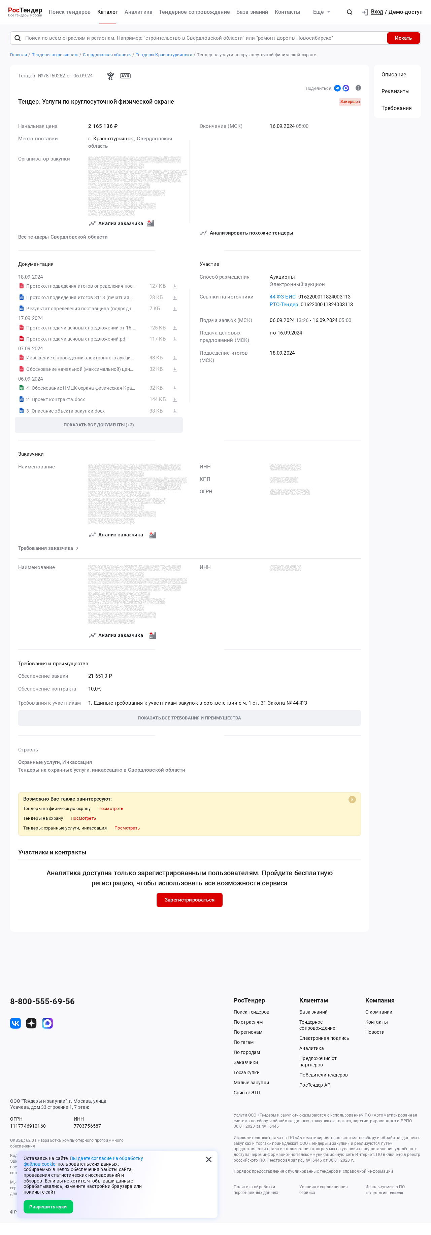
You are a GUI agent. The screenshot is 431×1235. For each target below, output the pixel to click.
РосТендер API (315, 1085)
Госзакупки (247, 1072)
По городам (247, 1052)
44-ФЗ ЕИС (282, 297)
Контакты (287, 12)
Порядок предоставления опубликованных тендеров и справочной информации (313, 1171)
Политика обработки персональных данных (256, 1190)
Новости (375, 1032)
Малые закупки (251, 1082)
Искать (403, 38)
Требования (397, 108)
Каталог (107, 12)
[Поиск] (17, 38)
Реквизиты (395, 91)
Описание (394, 74)
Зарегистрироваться (189, 900)
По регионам (248, 1032)
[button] (349, 12)
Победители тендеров (323, 1075)
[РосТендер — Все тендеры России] (25, 12)
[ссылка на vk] (15, 1023)
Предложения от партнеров (318, 1061)
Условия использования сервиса (323, 1190)
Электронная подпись (324, 1038)
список (396, 1193)
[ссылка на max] (47, 1023)
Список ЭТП (247, 1092)
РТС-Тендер (284, 305)
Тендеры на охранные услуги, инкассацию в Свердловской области (102, 770)
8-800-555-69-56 (42, 1001)
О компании (379, 1012)
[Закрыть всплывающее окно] (208, 1159)
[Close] (352, 799)
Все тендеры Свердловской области (63, 237)
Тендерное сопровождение (194, 12)
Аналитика (139, 12)
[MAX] (345, 88)
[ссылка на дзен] (31, 1023)
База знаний (252, 12)
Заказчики (246, 1062)
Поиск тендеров (70, 12)
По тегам (244, 1042)
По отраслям (248, 1022)
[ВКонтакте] (337, 88)
